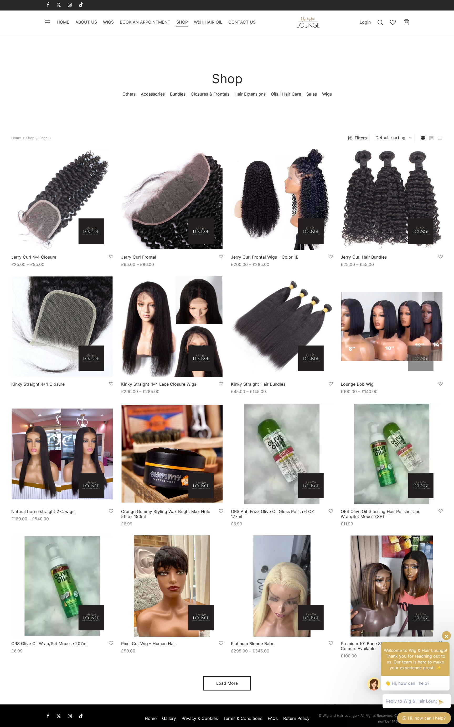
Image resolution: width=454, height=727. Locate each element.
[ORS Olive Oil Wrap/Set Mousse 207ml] (62, 586)
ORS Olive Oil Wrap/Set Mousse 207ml (49, 643)
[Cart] (406, 22)
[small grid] (431, 138)
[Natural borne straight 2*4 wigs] (62, 454)
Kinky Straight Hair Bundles (258, 384)
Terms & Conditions (242, 718)
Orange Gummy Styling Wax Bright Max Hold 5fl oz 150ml (165, 514)
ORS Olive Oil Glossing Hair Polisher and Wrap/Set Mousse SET (381, 514)
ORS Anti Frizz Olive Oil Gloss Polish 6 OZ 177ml (272, 514)
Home (16, 138)
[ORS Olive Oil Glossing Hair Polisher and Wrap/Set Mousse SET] (392, 454)
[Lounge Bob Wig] (392, 327)
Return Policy (296, 718)
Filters (361, 137)
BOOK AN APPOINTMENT (145, 22)
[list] (440, 138)
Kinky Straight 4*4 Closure (38, 384)
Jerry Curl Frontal (138, 257)
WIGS (108, 22)
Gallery (169, 718)
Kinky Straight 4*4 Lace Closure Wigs (158, 384)
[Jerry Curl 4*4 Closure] (62, 199)
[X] (58, 5)
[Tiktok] (81, 5)
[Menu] (47, 22)
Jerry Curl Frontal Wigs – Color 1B (264, 257)
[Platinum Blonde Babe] (282, 586)
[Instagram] (70, 5)
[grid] (423, 138)
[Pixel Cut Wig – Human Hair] (172, 586)
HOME (63, 22)
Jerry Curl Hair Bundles (364, 257)
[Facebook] (47, 5)
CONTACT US (242, 22)
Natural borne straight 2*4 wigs (42, 511)
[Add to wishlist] (111, 257)
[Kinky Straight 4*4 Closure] (62, 327)
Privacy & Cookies (200, 718)
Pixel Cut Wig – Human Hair (148, 643)
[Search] (380, 22)
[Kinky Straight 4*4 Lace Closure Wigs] (172, 327)
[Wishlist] (393, 22)
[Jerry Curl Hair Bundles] (392, 199)
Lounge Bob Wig (357, 384)
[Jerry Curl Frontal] (172, 199)
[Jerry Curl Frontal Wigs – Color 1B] (282, 199)
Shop (30, 138)
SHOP (182, 22)
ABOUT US (86, 22)
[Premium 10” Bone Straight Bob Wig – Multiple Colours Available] (392, 586)
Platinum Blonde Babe (252, 643)
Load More (227, 683)
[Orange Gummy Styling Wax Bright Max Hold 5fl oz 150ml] (172, 454)
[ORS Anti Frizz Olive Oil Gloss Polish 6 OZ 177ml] (282, 454)
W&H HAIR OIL (208, 22)
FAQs (273, 718)
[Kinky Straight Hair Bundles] (282, 327)
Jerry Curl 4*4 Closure (33, 257)
